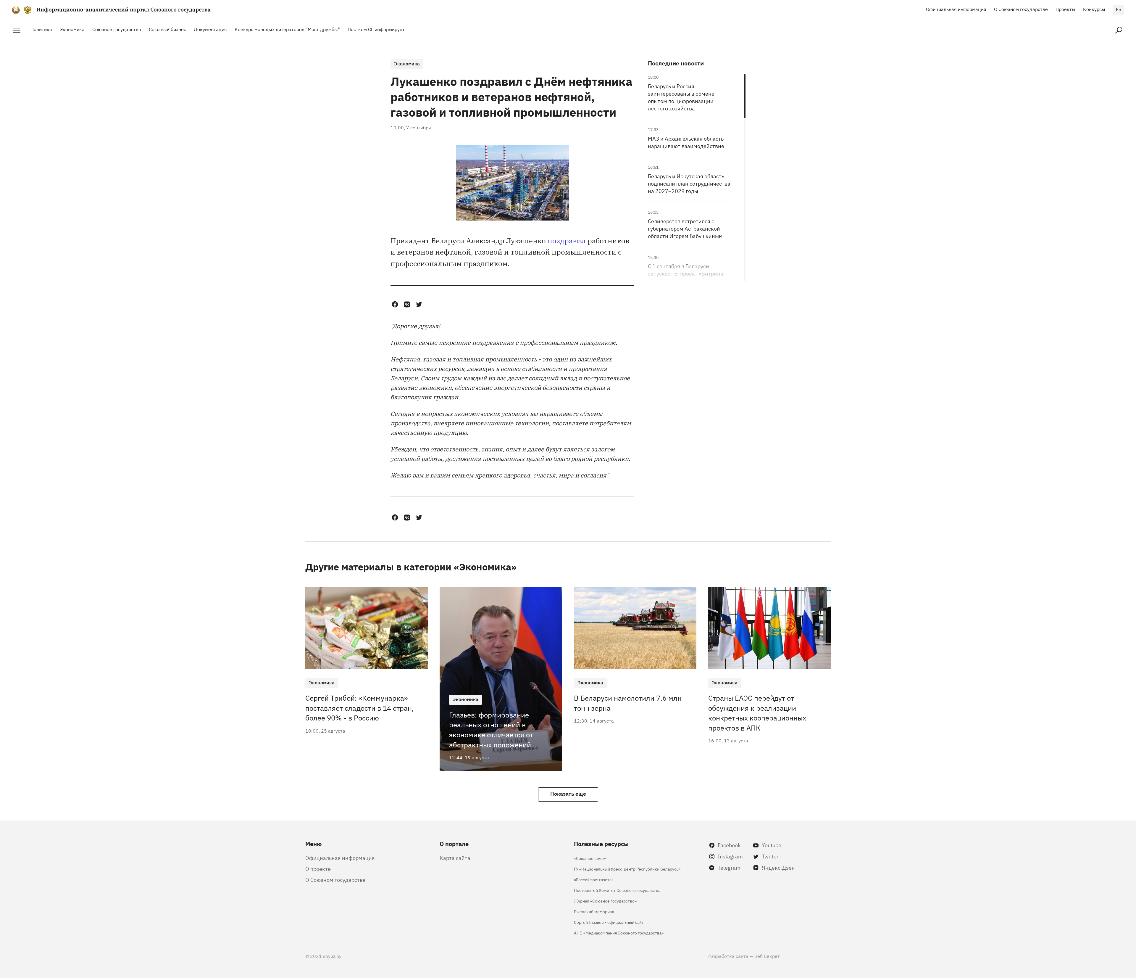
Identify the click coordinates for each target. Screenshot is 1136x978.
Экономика (72, 29)
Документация (210, 29)
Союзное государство (116, 29)
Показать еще (568, 793)
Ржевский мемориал (594, 911)
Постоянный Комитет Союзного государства (617, 890)
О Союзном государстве (1021, 9)
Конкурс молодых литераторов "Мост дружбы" (287, 29)
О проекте (318, 868)
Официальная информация (956, 9)
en (1118, 9)
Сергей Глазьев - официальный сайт (609, 922)
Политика (41, 29)
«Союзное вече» (590, 858)
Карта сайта (455, 857)
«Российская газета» (594, 879)
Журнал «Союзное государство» (605, 900)
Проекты (1065, 9)
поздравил (567, 240)
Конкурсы (1094, 9)
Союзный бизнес (167, 29)
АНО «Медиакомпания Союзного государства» (619, 932)
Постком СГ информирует (376, 29)
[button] (394, 304)
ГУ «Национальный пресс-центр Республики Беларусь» (627, 868)
